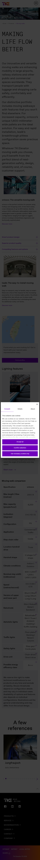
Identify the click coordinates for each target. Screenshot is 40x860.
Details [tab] (20, 409)
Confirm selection (20, 448)
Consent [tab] (7, 409)
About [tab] (33, 409)
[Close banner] (37, 404)
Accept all (20, 442)
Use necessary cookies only (20, 454)
